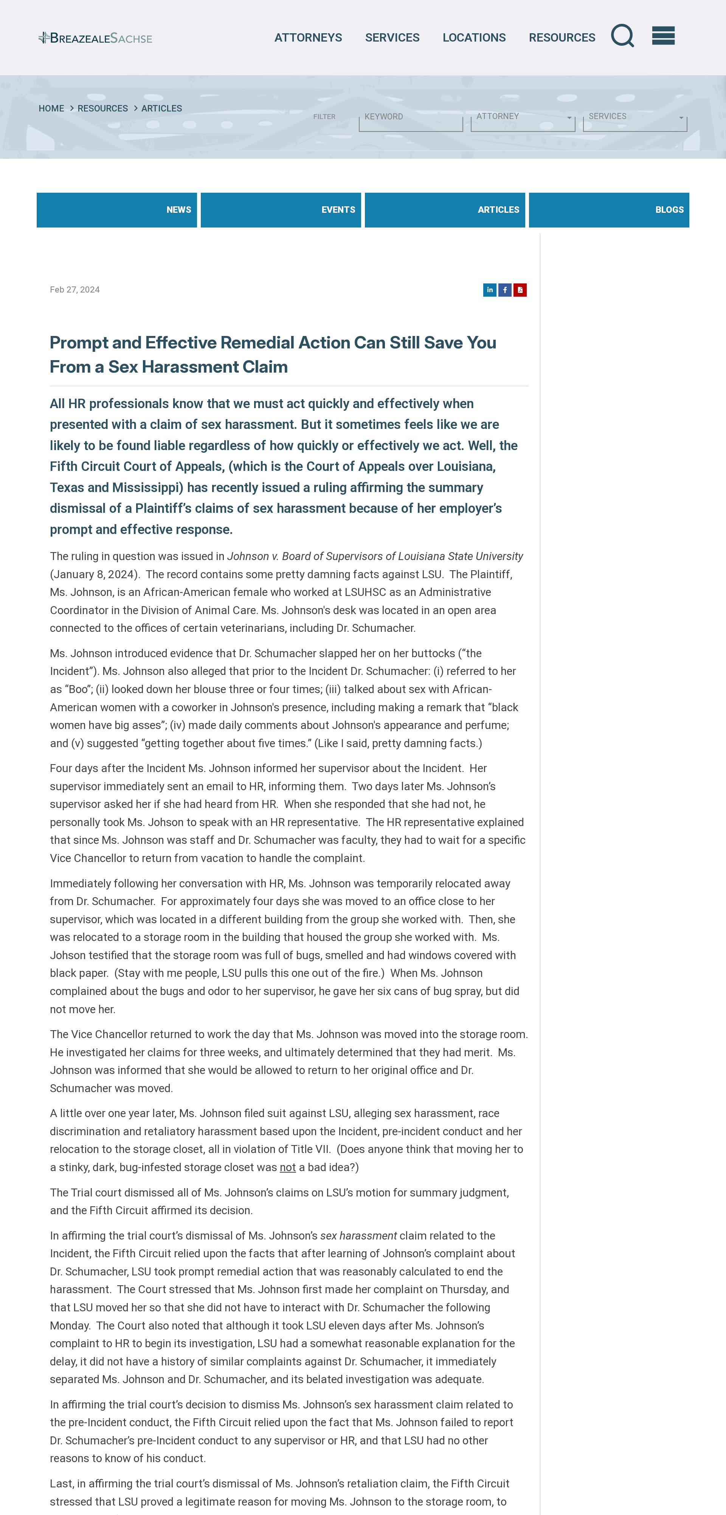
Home (51, 108)
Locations (474, 38)
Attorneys (308, 38)
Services (392, 38)
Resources (562, 38)
